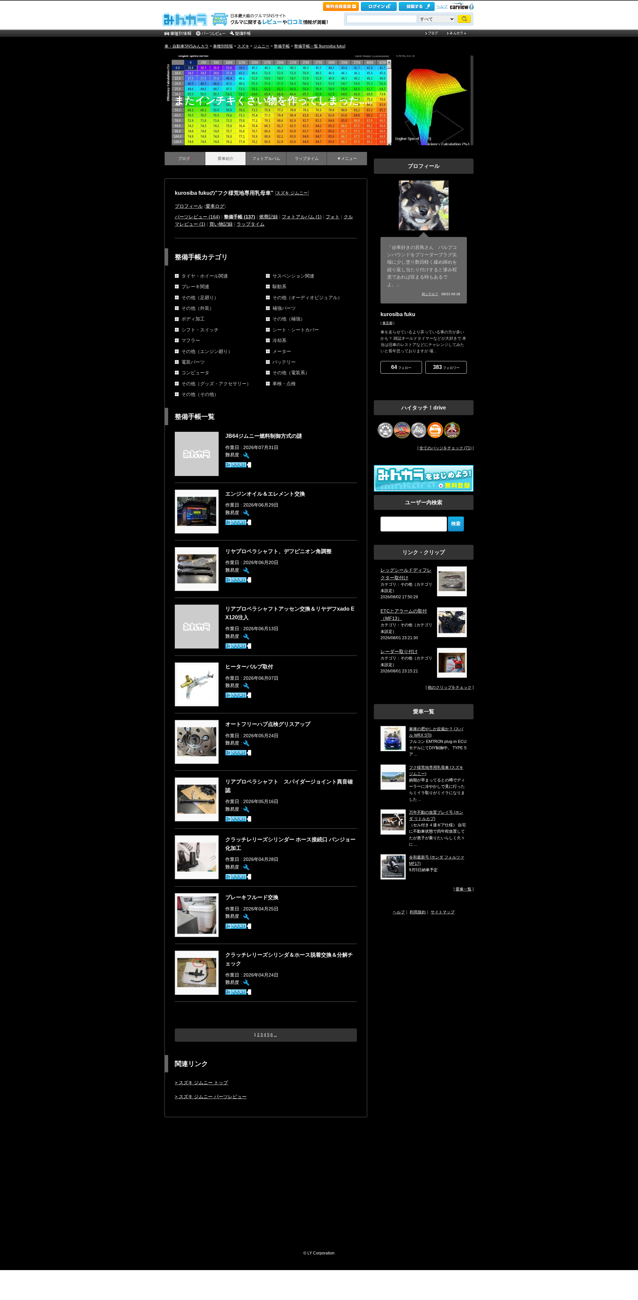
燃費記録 (268, 216)
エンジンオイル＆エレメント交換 (265, 494)
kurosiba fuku (397, 314)
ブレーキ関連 (195, 286)
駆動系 (279, 286)
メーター (281, 351)
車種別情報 (223, 46)
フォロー (401, 367)
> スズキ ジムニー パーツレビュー (211, 1096)
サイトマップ (443, 912)
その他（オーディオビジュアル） (307, 297)
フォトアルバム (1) (302, 216)
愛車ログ (215, 206)
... (275, 1034)
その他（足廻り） (200, 297)
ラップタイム (307, 158)
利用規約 (418, 912)
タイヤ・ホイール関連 (204, 276)
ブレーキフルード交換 (251, 897)
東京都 (387, 323)
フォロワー (446, 367)
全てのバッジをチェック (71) (445, 448)
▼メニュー (347, 158)
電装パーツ (193, 362)
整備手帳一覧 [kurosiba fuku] (319, 46)
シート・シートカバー (295, 329)
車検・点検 (284, 383)
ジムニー (261, 46)
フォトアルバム (266, 158)
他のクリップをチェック (450, 687)
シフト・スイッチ (200, 329)
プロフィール (189, 206)
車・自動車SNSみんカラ (186, 46)
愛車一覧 (464, 889)
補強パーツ (284, 308)
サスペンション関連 (293, 276)
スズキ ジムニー (292, 192)
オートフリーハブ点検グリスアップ (267, 724)
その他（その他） (200, 394)
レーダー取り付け (399, 651)
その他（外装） (197, 308)
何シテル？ (430, 294)
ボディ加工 (193, 318)
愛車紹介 (226, 158)
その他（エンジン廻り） (207, 351)
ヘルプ (442, 6)
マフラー (190, 340)
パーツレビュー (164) (197, 216)
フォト (333, 216)
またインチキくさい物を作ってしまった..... (273, 100)
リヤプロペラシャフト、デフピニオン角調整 (278, 551)
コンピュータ (195, 372)
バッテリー (284, 362)
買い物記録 (221, 224)
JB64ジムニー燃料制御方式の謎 (263, 436)
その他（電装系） (291, 372)
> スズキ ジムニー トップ (201, 1082)
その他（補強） (288, 318)
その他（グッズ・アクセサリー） (216, 383)
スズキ (243, 46)
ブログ (185, 158)
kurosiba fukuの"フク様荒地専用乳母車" (224, 193)
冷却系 (279, 340)
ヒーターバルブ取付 (249, 666)
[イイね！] (236, 465)
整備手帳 (282, 46)
